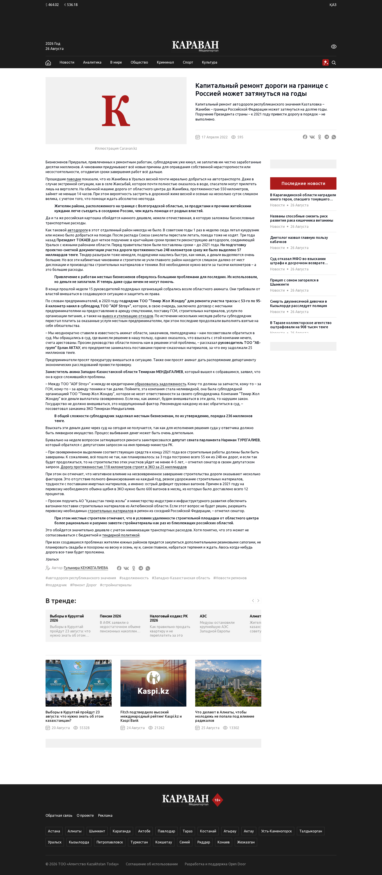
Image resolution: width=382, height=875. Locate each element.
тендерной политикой (120, 535)
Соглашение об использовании (152, 864)
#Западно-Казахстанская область (181, 578)
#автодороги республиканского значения (81, 578)
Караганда (122, 831)
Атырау (230, 831)
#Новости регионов (230, 578)
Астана (54, 831)
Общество (139, 62)
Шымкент (97, 831)
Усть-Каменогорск (276, 831)
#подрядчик (56, 585)
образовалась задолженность (160, 384)
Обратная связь (59, 815)
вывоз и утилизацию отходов (127, 316)
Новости (67, 62)
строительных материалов (111, 511)
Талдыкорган (310, 831)
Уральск (54, 842)
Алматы (75, 831)
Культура (209, 62)
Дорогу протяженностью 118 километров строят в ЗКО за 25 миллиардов (124, 467)
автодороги (77, 230)
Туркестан (139, 842)
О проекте (85, 815)
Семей (185, 842)
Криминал (165, 62)
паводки (74, 179)
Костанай (208, 831)
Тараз (188, 831)
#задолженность (134, 578)
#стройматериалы (116, 585)
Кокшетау (163, 842)
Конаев (224, 842)
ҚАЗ (333, 5)
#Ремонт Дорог (83, 585)
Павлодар (166, 831)
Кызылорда (79, 842)
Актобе (144, 831)
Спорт (188, 62)
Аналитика (92, 62)
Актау (249, 831)
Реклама (105, 815)
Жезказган (246, 842)
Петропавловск (110, 842)
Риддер (203, 842)
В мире (116, 62)
